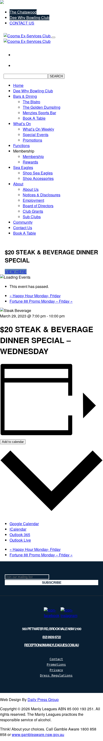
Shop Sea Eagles (38, 173)
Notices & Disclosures (41, 195)
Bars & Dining (25, 96)
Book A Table (34, 118)
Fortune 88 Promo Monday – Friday (41, 301)
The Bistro (31, 101)
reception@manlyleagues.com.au (51, 644)
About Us (31, 189)
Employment (33, 200)
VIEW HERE (16, 271)
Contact (56, 659)
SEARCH (56, 76)
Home (18, 85)
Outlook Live (20, 540)
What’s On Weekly (38, 129)
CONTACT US (22, 23)
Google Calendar (24, 523)
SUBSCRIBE (51, 582)
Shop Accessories (38, 178)
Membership (33, 156)
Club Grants (33, 211)
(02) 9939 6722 (51, 636)
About (18, 184)
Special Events (35, 134)
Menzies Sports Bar (39, 112)
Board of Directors (38, 205)
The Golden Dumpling (41, 107)
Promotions (32, 140)
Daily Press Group (43, 699)
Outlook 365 (20, 534)
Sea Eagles (23, 167)
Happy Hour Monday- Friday (35, 295)
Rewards (30, 162)
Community (23, 222)
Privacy (56, 670)
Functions (21, 145)
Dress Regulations (56, 675)
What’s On (22, 123)
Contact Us (22, 227)
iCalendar (18, 529)
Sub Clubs (32, 216)
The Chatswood (23, 12)
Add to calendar (13, 442)
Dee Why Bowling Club (29, 17)
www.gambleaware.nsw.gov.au (38, 734)
